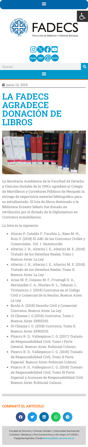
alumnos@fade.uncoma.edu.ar (58, 438)
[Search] (84, 66)
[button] (82, 16)
